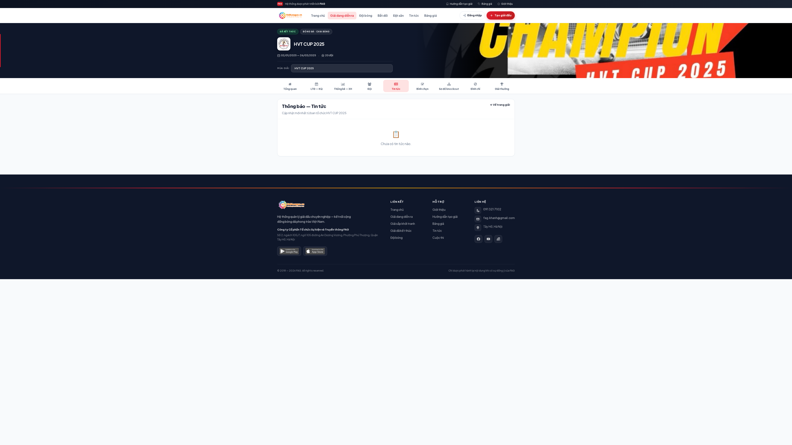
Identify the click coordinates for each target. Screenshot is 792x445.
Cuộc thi (438, 237)
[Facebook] (478, 239)
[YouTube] (488, 239)
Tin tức (414, 15)
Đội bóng (365, 15)
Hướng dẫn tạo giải (445, 216)
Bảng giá (430, 15)
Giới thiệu (439, 209)
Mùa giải (283, 68)
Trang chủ (318, 15)
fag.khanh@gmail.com (499, 218)
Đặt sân (398, 15)
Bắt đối (383, 15)
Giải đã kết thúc (400, 230)
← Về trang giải (500, 104)
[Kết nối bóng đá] (498, 239)
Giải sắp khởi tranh (402, 223)
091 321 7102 (492, 209)
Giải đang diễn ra (342, 15)
